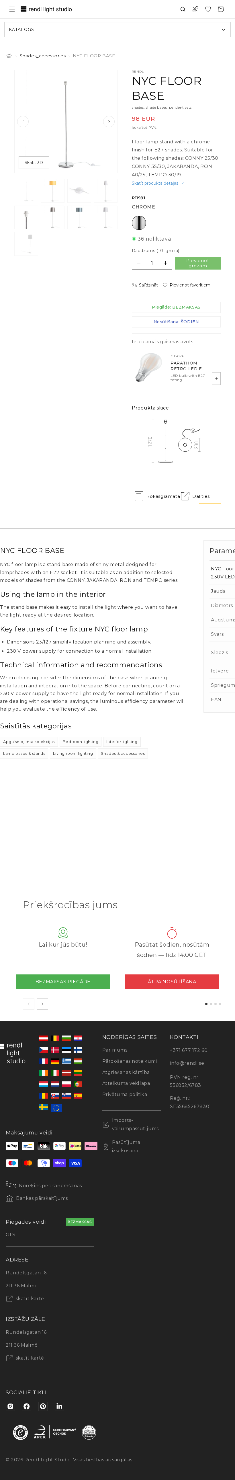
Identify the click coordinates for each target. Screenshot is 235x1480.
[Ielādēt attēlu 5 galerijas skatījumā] (26, 217)
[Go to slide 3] (215, 1004)
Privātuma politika (124, 1094)
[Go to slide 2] (211, 1004)
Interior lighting (121, 741)
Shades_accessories (43, 56)
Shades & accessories (123, 753)
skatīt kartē (29, 1298)
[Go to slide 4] (220, 1004)
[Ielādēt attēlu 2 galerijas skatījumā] (53, 191)
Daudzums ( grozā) (155, 250)
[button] (12, 9)
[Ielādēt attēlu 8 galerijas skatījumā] (106, 217)
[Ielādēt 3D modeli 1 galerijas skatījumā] (26, 244)
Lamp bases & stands (24, 753)
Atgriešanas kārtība (126, 1072)
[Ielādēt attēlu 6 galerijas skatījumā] (53, 217)
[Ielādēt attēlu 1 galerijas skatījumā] (26, 191)
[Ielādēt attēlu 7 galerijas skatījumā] (79, 217)
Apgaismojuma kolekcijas (29, 741)
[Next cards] (42, 1004)
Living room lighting (73, 753)
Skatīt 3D (34, 162)
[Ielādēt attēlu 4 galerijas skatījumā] (106, 191)
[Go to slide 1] (206, 1004)
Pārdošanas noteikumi (129, 1061)
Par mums (115, 1050)
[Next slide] (109, 121)
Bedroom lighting (81, 741)
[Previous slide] (23, 121)
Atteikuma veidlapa (126, 1083)
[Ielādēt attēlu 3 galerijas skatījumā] (79, 191)
